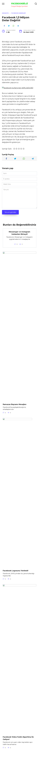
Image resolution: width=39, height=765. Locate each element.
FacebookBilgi (19, 3)
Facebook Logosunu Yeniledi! (15, 571)
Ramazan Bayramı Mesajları (14, 404)
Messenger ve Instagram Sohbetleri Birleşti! (19, 233)
